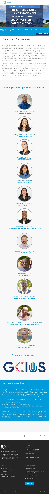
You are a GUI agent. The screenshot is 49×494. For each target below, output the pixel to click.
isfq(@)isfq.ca (30, 478)
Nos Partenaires (5, 473)
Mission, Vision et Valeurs (7, 470)
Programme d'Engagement (32, 449)
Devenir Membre (29, 447)
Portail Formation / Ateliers (32, 457)
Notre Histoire (4, 468)
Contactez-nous (31, 468)
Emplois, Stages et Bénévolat (32, 451)
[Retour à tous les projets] (24, 435)
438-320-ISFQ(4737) (31, 475)
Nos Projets (28, 456)
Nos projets (4, 29)
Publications (4, 474)
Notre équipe (4, 471)
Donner (29, 483)
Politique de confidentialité (8, 476)
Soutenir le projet (42, 33)
